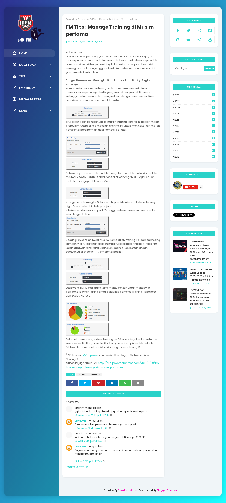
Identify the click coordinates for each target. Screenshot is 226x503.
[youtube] (210, 39)
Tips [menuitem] (22, 76)
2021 (194, 119)
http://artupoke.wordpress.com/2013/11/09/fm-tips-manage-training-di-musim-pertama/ (113, 365)
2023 (194, 107)
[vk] (188, 39)
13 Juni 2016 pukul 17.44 (89, 461)
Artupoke (73, 41)
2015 (194, 138)
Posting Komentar (77, 466)
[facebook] (177, 30)
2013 (194, 151)
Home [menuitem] (23, 53)
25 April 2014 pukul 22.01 (89, 441)
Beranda (70, 19)
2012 (194, 157)
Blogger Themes (167, 490)
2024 (194, 101)
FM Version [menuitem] (27, 88)
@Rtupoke (90, 355)
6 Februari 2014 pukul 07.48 (92, 428)
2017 (194, 126)
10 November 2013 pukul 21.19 (92, 415)
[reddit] (210, 30)
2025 (194, 95)
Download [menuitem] (27, 65)
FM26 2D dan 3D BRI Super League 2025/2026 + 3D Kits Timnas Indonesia (201, 274)
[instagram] (199, 39)
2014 (194, 144)
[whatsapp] (199, 30)
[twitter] (188, 30)
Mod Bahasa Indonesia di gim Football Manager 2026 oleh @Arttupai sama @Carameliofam (201, 250)
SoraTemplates (127, 490)
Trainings (83, 19)
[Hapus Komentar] (111, 415)
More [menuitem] (23, 111)
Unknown (80, 420)
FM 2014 (82, 374)
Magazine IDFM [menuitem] (30, 99)
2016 (194, 132)
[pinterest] (177, 39)
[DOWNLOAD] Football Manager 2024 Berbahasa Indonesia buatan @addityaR (200, 297)
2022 (194, 113)
